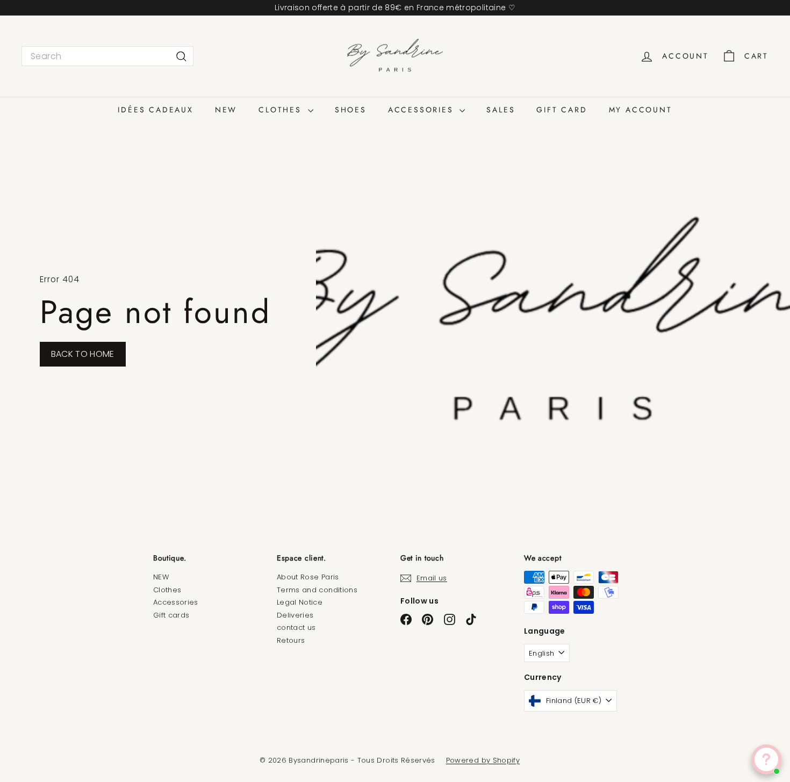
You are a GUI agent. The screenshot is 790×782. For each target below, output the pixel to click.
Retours (291, 640)
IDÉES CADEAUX (155, 109)
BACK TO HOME (82, 354)
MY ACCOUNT (640, 109)
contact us (296, 627)
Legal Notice (299, 602)
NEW (226, 109)
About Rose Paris (308, 577)
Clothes (167, 590)
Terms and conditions (317, 590)
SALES (500, 109)
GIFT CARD (561, 109)
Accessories (175, 602)
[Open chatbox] (766, 759)
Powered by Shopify (483, 760)
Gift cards (171, 615)
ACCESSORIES (422, 109)
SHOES (351, 109)
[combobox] (107, 56)
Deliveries (295, 615)
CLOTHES (281, 109)
